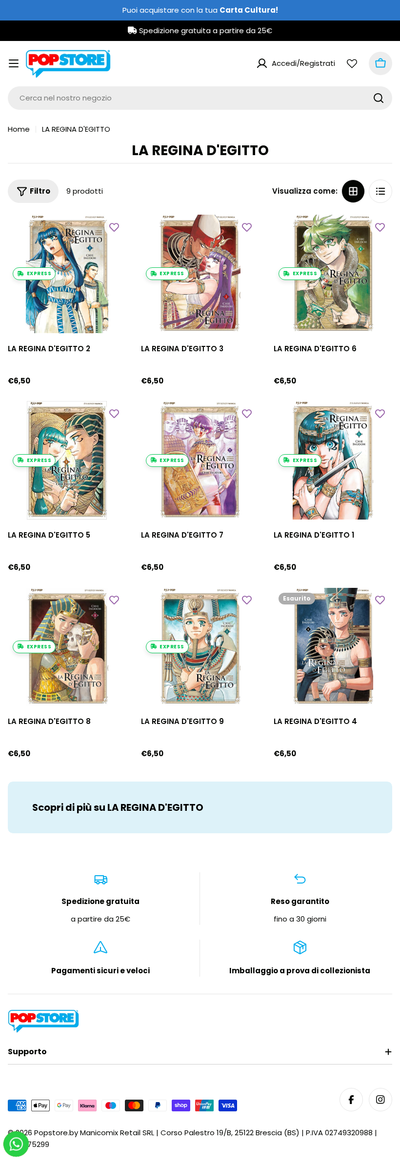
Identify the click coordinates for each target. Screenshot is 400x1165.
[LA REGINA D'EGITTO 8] (67, 647)
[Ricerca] (378, 98)
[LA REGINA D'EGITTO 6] (333, 274)
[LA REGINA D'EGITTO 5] (67, 460)
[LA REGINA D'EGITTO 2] (67, 274)
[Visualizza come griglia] (353, 191)
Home (19, 129)
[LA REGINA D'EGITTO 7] (200, 460)
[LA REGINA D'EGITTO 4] (333, 647)
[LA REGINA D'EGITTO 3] (200, 274)
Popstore (51, 1132)
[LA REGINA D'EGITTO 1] (333, 460)
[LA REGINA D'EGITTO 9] (200, 647)
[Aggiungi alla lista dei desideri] (114, 227)
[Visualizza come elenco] (380, 191)
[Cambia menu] (14, 63)
